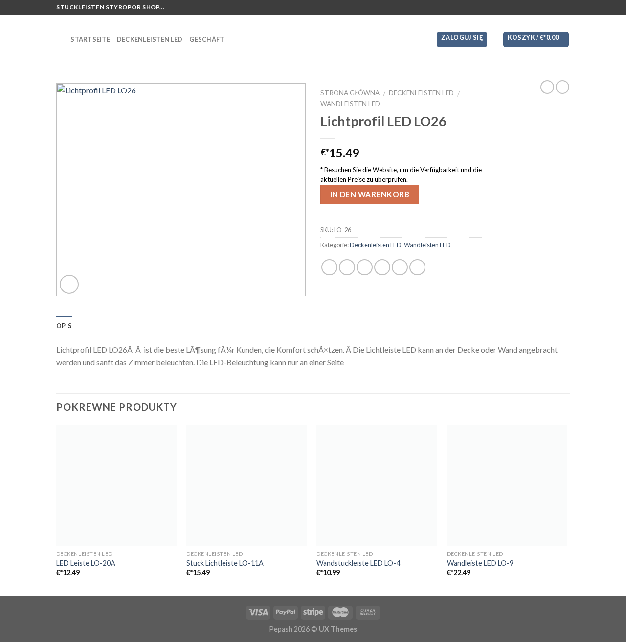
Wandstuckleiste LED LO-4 (358, 563)
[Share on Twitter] (347, 267)
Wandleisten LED (350, 104)
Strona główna (350, 93)
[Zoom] (69, 284)
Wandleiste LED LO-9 (480, 563)
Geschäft (206, 39)
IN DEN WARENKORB (369, 194)
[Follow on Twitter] (556, 7)
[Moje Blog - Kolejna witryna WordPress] (313, 39)
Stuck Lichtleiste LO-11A (225, 563)
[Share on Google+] (400, 267)
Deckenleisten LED (149, 39)
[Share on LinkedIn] (417, 267)
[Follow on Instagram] (546, 7)
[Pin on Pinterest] (382, 267)
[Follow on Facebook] (537, 7)
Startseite (90, 39)
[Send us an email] (565, 7)
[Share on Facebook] (329, 267)
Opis (64, 326)
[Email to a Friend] (365, 267)
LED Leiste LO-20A (85, 563)
